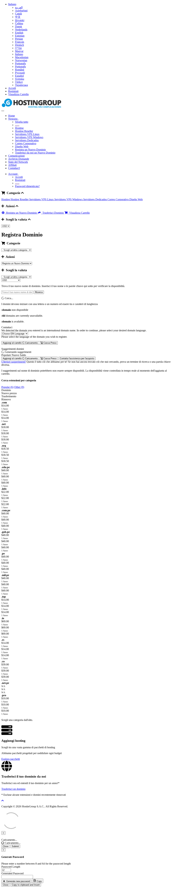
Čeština (19, 23)
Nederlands (21, 29)
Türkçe (19, 81)
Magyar (19, 51)
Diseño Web (21, 146)
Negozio (13, 118)
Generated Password (12, 873)
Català (18, 13)
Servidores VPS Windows (29, 137)
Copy (39, 881)
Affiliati (12, 165)
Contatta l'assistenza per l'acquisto (77, 358)
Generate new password (18, 881)
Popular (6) (7, 387)
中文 (18, 16)
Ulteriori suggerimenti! (13, 361)
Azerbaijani (21, 10)
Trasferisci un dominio (13, 788)
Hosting (19, 128)
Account (13, 173)
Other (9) (19, 387)
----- (17, 124)
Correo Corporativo (25, 143)
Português (20, 63)
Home (11, 115)
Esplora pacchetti (10, 759)
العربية (19, 7)
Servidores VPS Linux (27, 134)
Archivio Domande (18, 158)
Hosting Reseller (24, 131)
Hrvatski (19, 20)
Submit (15, 846)
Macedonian (21, 57)
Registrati (13, 91)
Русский (20, 72)
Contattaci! (14, 168)
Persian (19, 38)
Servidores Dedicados (27, 140)
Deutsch (19, 44)
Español (19, 75)
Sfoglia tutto (21, 121)
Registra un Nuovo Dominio (30, 149)
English (19, 32)
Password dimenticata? (27, 186)
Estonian (19, 35)
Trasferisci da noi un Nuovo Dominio (35, 152)
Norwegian (21, 60)
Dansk (18, 26)
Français (19, 41)
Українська (21, 85)
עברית (18, 48)
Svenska (19, 78)
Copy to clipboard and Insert (26, 885)
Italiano (12, 4)
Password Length (10, 866)
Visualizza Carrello (18, 94)
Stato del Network (18, 161)
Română (19, 69)
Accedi (12, 88)
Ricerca (39, 292)
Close (5, 846)
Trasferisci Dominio (52, 212)
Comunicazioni (16, 155)
